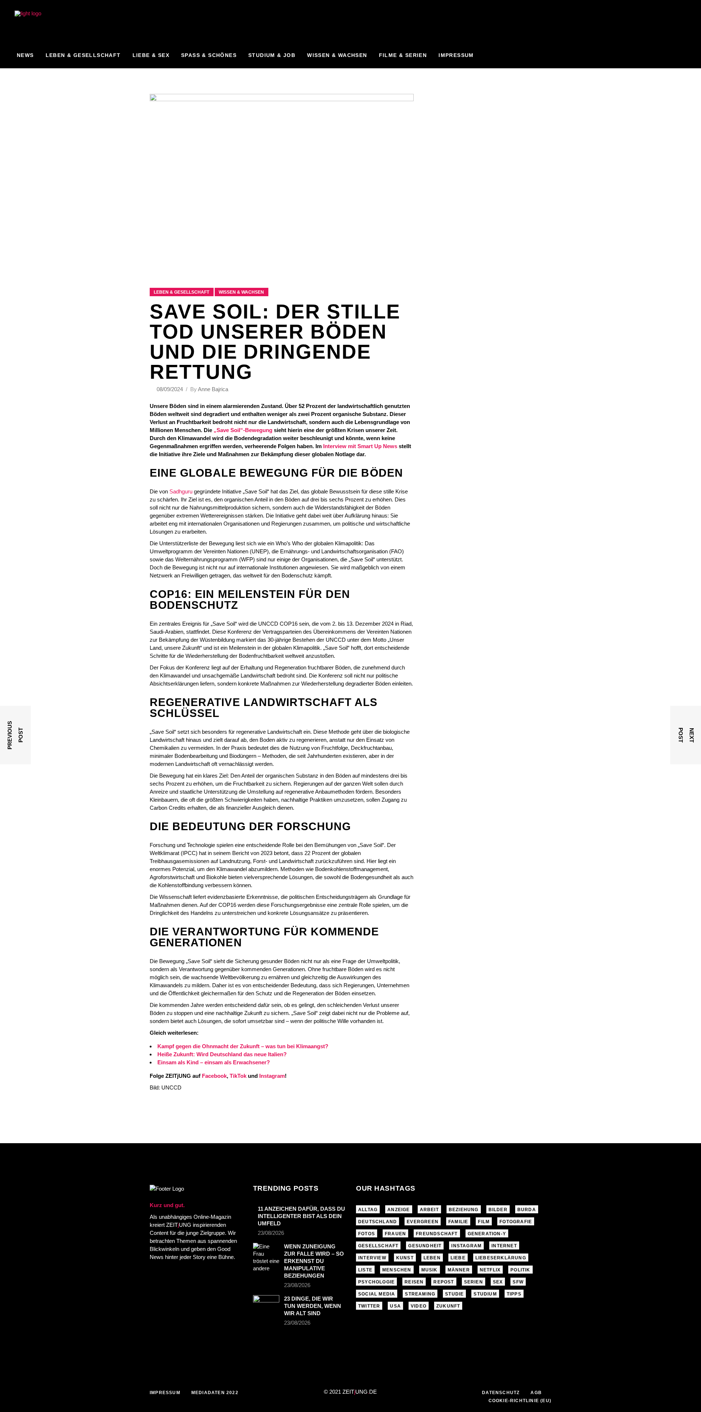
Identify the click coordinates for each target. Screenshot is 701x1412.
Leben (432, 1257)
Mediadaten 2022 (214, 1392)
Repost (443, 1282)
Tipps (514, 1294)
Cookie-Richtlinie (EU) (520, 1400)
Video (418, 1306)
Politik (520, 1269)
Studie (454, 1294)
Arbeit (429, 1209)
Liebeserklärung (500, 1257)
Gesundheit (424, 1245)
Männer (459, 1269)
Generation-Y (487, 1233)
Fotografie (515, 1221)
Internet (504, 1245)
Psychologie (376, 1282)
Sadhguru (180, 491)
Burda (526, 1209)
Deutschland (377, 1221)
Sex (498, 1282)
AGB (536, 1392)
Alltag (368, 1209)
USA (395, 1306)
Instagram (466, 1245)
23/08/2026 (271, 1233)
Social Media (376, 1294)
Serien (473, 1282)
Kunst (405, 1257)
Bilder (498, 1209)
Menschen (396, 1269)
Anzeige (398, 1209)
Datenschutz (501, 1392)
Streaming (420, 1294)
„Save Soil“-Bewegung (243, 430)
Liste (365, 1269)
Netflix (490, 1269)
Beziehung (464, 1209)
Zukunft (448, 1306)
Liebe (458, 1257)
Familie (458, 1221)
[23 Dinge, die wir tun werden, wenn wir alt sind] (266, 1302)
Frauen (395, 1233)
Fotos (366, 1233)
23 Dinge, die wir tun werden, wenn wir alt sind (312, 1305)
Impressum (165, 1392)
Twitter (369, 1306)
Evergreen (422, 1221)
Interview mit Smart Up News (360, 446)
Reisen (414, 1282)
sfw (518, 1282)
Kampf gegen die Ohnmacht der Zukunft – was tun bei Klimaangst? (242, 1046)
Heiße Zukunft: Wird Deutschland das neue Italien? (222, 1054)
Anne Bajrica (213, 389)
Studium (485, 1294)
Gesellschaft (378, 1245)
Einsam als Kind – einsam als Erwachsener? (213, 1062)
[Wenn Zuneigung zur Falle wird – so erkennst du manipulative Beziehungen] (266, 1257)
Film (484, 1221)
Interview (372, 1257)
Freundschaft (436, 1233)
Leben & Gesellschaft (181, 292)
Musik (429, 1269)
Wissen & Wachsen (241, 292)
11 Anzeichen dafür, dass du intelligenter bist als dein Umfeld (301, 1216)
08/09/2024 (170, 389)
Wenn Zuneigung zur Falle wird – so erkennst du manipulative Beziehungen (314, 1261)
